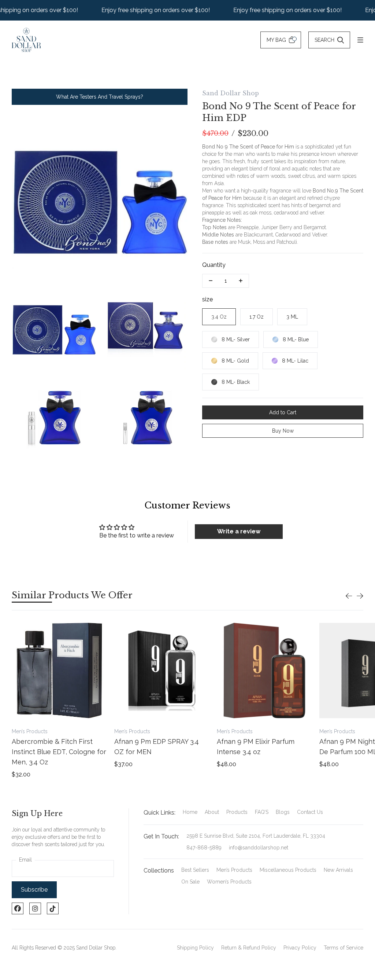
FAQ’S (261, 812)
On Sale (190, 882)
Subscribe (34, 889)
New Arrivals (338, 870)
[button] (349, 596)
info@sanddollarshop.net (258, 848)
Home (190, 812)
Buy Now (283, 431)
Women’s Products (229, 882)
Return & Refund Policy (248, 948)
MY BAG (276, 40)
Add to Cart (282, 412)
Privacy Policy (299, 948)
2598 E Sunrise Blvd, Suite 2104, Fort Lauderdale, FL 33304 (255, 836)
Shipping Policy (195, 948)
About (212, 812)
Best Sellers (195, 870)
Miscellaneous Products (288, 870)
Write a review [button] (238, 531)
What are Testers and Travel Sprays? (99, 97)
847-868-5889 (204, 848)
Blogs (283, 812)
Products (237, 812)
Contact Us (310, 812)
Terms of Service (343, 948)
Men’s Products (234, 870)
